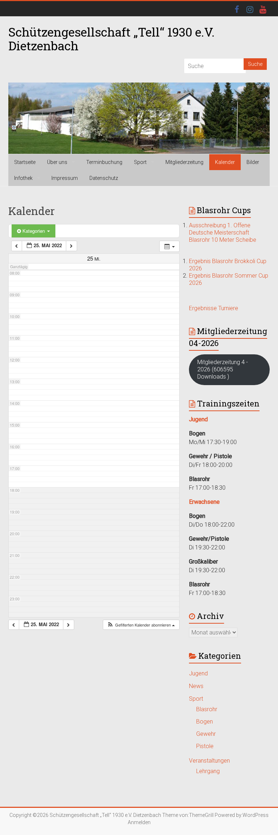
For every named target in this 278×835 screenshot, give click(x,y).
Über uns (57, 162)
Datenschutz (103, 178)
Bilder (253, 162)
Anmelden (139, 822)
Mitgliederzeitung (184, 162)
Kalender (225, 162)
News (196, 686)
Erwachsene (204, 501)
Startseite (24, 162)
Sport (140, 162)
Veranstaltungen (209, 760)
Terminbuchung (104, 162)
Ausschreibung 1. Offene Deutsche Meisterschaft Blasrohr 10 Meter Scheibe (222, 232)
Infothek (23, 178)
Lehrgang (208, 771)
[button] (140, 625)
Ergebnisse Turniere (213, 308)
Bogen (204, 721)
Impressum (64, 178)
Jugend (198, 673)
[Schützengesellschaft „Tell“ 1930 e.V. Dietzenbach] (139, 118)
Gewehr (206, 733)
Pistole (205, 746)
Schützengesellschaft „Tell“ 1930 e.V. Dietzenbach (111, 39)
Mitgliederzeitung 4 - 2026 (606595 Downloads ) (222, 369)
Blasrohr (206, 709)
